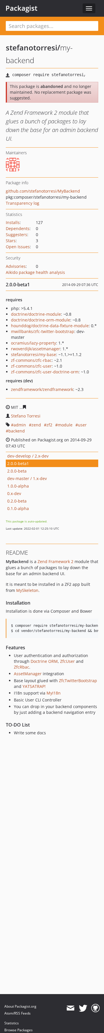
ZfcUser (67, 661)
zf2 (49, 425)
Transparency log (22, 203)
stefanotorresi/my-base (33, 354)
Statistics (11, 1023)
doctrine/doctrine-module (36, 314)
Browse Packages (18, 1030)
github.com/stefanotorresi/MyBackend (43, 191)
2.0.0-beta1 (18, 463)
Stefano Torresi (25, 416)
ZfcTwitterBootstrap (78, 680)
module (65, 425)
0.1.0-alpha (18, 508)
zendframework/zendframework (42, 389)
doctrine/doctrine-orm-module (40, 320)
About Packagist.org (20, 1006)
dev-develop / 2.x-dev (28, 456)
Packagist (21, 8)
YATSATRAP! (34, 686)
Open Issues (18, 246)
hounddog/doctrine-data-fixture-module (50, 325)
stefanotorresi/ (33, 47)
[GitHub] (95, 1008)
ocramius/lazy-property (33, 343)
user (82, 425)
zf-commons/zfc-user (31, 366)
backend (16, 431)
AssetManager (28, 673)
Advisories (16, 266)
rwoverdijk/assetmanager (35, 348)
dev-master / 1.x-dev (27, 478)
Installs (13, 222)
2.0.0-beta (17, 471)
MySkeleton (27, 590)
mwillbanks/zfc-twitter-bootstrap (42, 331)
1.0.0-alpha (18, 486)
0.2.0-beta (17, 501)
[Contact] (70, 1008)
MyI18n (54, 693)
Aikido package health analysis (35, 272)
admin (20, 425)
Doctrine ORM (44, 661)
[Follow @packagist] (83, 1008)
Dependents (17, 228)
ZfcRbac (21, 667)
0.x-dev (14, 493)
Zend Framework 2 (55, 561)
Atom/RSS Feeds (17, 1013)
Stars (11, 240)
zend (36, 425)
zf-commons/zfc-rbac (31, 360)
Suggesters (16, 234)
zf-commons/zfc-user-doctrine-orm (45, 372)
